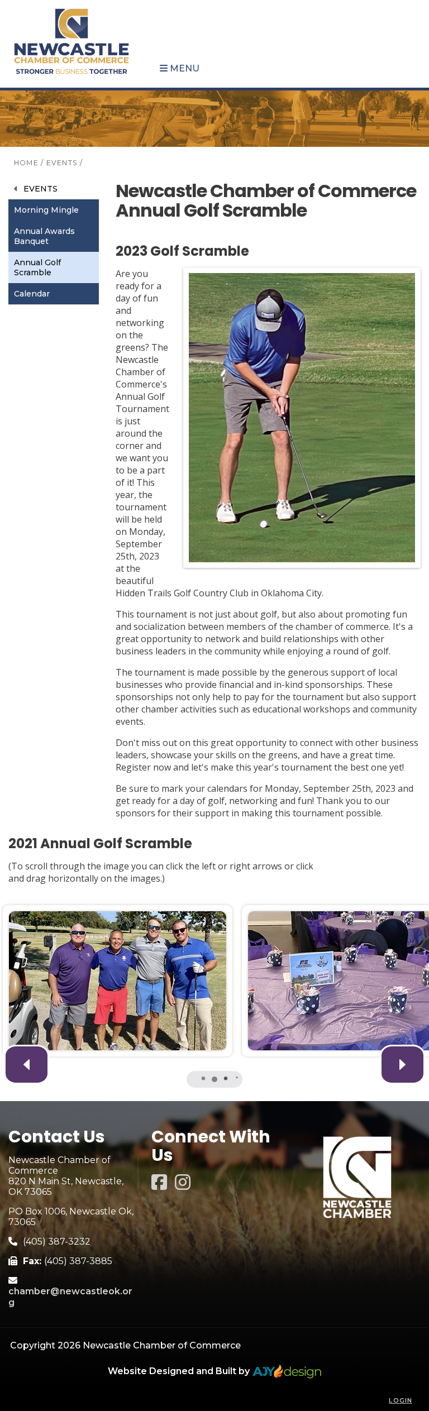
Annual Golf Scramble (37, 267)
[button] (402, 1064)
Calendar (32, 294)
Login (400, 1400)
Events (40, 189)
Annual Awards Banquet (44, 236)
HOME (26, 163)
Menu (183, 68)
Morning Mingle (46, 210)
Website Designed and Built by (180, 1371)
